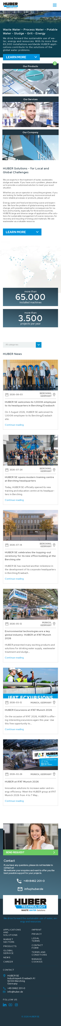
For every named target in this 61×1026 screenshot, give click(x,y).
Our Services (30, 99)
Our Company (30, 132)
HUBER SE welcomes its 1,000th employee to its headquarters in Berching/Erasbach (30, 403)
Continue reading (14, 424)
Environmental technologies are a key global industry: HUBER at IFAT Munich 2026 (28, 635)
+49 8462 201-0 (34, 881)
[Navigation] (55, 4)
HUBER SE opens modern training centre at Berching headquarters (29, 479)
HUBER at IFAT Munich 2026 (22, 781)
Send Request (15, 852)
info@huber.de (33, 889)
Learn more (16, 57)
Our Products (30, 66)
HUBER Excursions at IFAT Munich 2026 (28, 710)
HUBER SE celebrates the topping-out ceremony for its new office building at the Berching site (30, 556)
